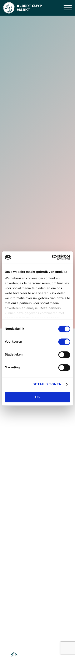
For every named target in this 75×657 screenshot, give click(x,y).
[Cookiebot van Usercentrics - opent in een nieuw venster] (53, 257)
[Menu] (68, 7)
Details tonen (47, 384)
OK (37, 397)
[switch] (64, 341)
